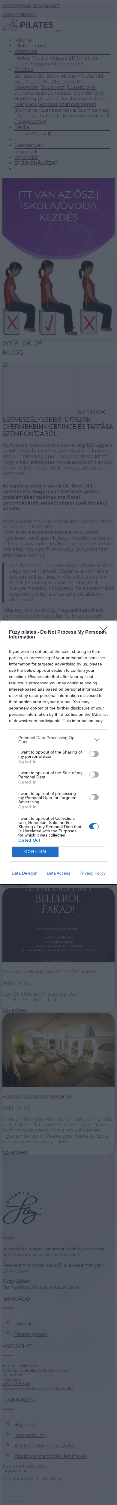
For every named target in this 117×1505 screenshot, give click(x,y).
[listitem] (58, 740)
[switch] (94, 754)
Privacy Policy (93, 873)
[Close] (105, 632)
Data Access (58, 873)
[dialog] (58, 752)
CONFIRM (35, 851)
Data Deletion (25, 873)
